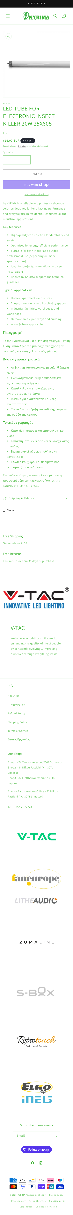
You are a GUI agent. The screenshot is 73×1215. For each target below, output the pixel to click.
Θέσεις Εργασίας (19, 739)
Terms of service (37, 1201)
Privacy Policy (16, 704)
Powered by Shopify (36, 1195)
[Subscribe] (56, 1135)
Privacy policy (18, 1201)
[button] (8, 16)
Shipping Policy (17, 722)
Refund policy (56, 1195)
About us (13, 695)
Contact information (46, 1206)
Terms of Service (18, 730)
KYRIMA (21, 1195)
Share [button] (10, 510)
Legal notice (26, 1206)
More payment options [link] (36, 194)
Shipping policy (57, 1201)
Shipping (22, 146)
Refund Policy (16, 713)
